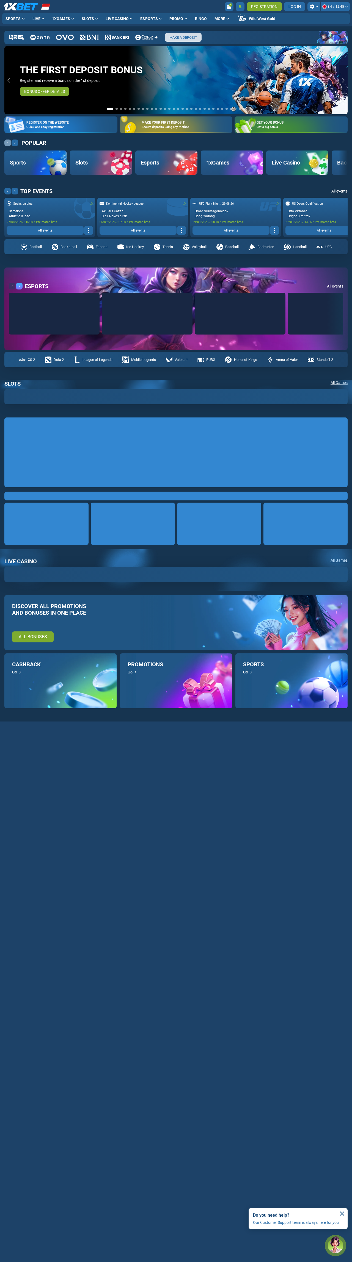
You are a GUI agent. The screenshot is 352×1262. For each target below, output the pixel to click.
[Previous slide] (8, 80)
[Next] (15, 173)
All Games (339, 413)
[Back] (7, 173)
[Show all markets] (88, 261)
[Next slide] (343, 80)
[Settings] (313, 6)
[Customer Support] (335, 1245)
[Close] (342, 1213)
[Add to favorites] (91, 234)
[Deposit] (240, 6)
